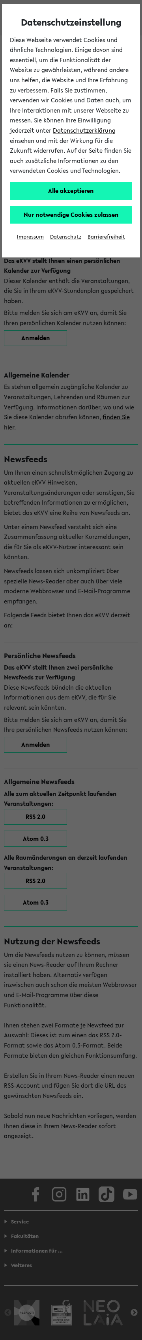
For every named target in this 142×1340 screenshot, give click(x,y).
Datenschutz (65, 237)
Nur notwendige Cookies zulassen (71, 214)
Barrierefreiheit (106, 237)
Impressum (30, 237)
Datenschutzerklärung (84, 130)
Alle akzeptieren (71, 190)
